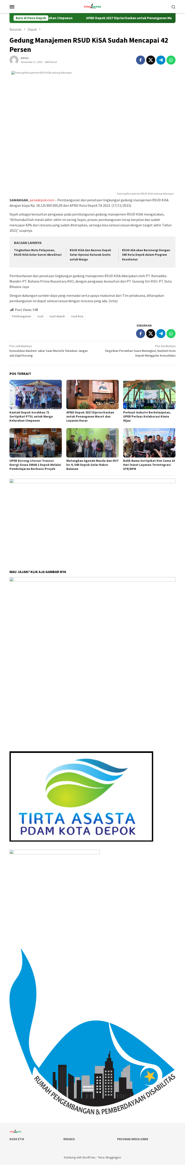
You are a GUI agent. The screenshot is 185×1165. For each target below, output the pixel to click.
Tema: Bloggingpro (109, 1157)
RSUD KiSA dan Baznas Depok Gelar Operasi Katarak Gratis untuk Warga (90, 255)
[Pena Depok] (92, 6)
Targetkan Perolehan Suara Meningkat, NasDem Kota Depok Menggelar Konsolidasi (140, 350)
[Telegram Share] (160, 60)
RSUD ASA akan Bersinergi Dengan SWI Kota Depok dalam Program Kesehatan (146, 255)
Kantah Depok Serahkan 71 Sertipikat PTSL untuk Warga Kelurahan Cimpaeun (31, 416)
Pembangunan (21, 316)
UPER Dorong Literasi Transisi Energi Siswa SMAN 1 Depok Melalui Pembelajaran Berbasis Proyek (35, 465)
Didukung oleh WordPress (79, 1157)
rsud (40, 316)
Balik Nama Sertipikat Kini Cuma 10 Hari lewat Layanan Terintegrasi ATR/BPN (149, 465)
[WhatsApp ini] (171, 60)
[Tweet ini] (150, 60)
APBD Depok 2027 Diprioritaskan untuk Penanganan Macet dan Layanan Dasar (90, 416)
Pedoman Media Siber (132, 1139)
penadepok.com (42, 200)
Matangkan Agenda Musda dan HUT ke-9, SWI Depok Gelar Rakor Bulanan (92, 465)
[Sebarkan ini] (140, 60)
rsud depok (57, 316)
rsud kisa (77, 316)
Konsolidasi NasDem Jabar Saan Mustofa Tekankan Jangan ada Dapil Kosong (48, 350)
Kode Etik (16, 1139)
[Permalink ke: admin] (13, 60)
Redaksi (69, 1139)
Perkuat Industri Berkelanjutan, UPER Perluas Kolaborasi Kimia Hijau (147, 416)
